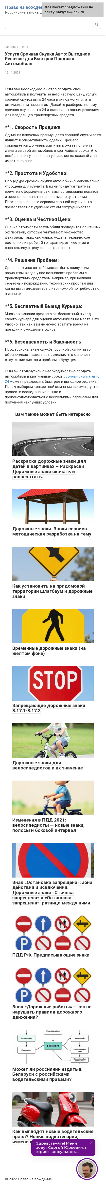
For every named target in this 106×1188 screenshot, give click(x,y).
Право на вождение (27, 7)
